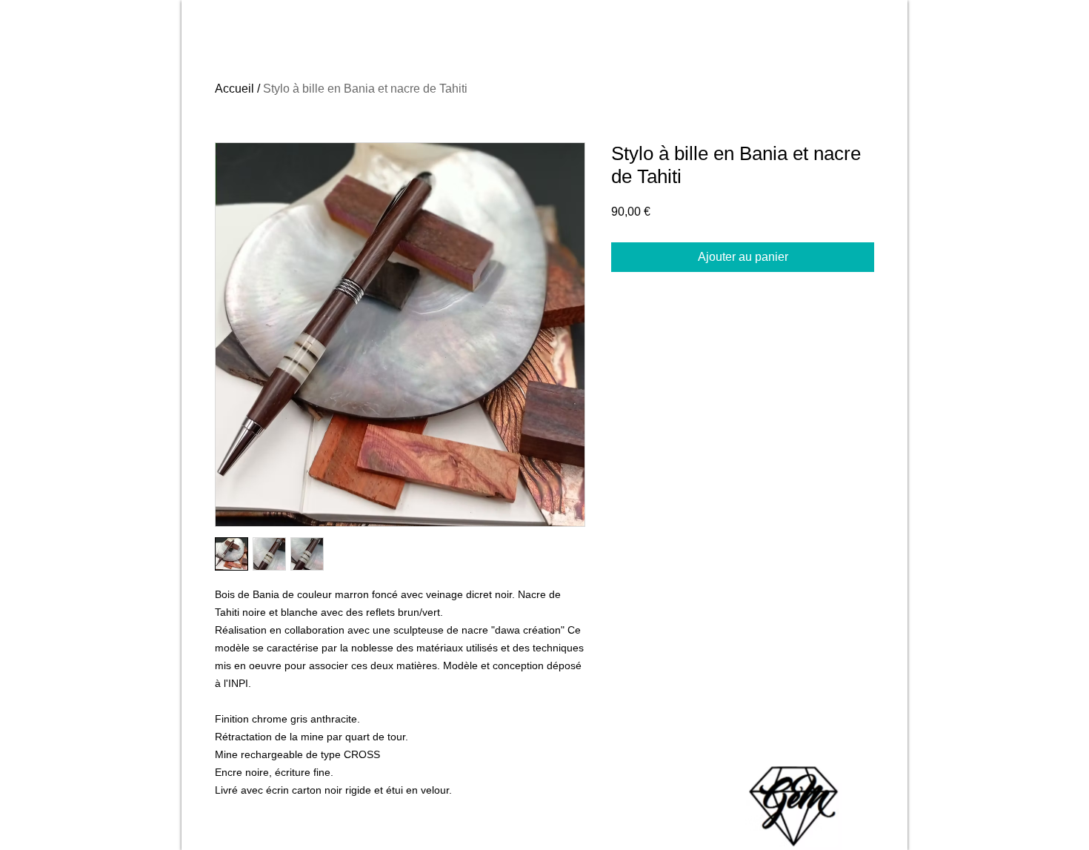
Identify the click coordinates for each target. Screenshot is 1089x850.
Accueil (234, 88)
